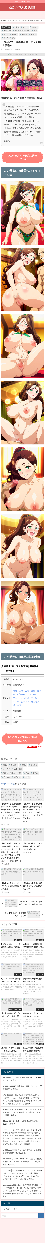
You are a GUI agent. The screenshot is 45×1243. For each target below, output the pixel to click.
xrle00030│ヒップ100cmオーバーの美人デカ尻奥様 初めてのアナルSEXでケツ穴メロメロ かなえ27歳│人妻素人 (22, 1161)
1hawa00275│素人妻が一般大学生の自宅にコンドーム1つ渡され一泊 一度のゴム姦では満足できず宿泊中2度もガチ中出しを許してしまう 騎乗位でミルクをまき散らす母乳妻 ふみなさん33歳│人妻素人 (22, 1190)
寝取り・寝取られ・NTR (22, 30)
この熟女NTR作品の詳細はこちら (23, 157)
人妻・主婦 (7, 30)
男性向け (15, 34)
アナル (6, 34)
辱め (35, 30)
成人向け (24, 34)
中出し (17, 27)
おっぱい (33, 34)
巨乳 (13, 38)
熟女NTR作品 (6, 27)
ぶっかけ (25, 27)
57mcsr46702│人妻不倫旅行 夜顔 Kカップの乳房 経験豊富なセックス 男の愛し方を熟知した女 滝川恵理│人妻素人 (22, 1112)
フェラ (6, 38)
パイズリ (35, 27)
